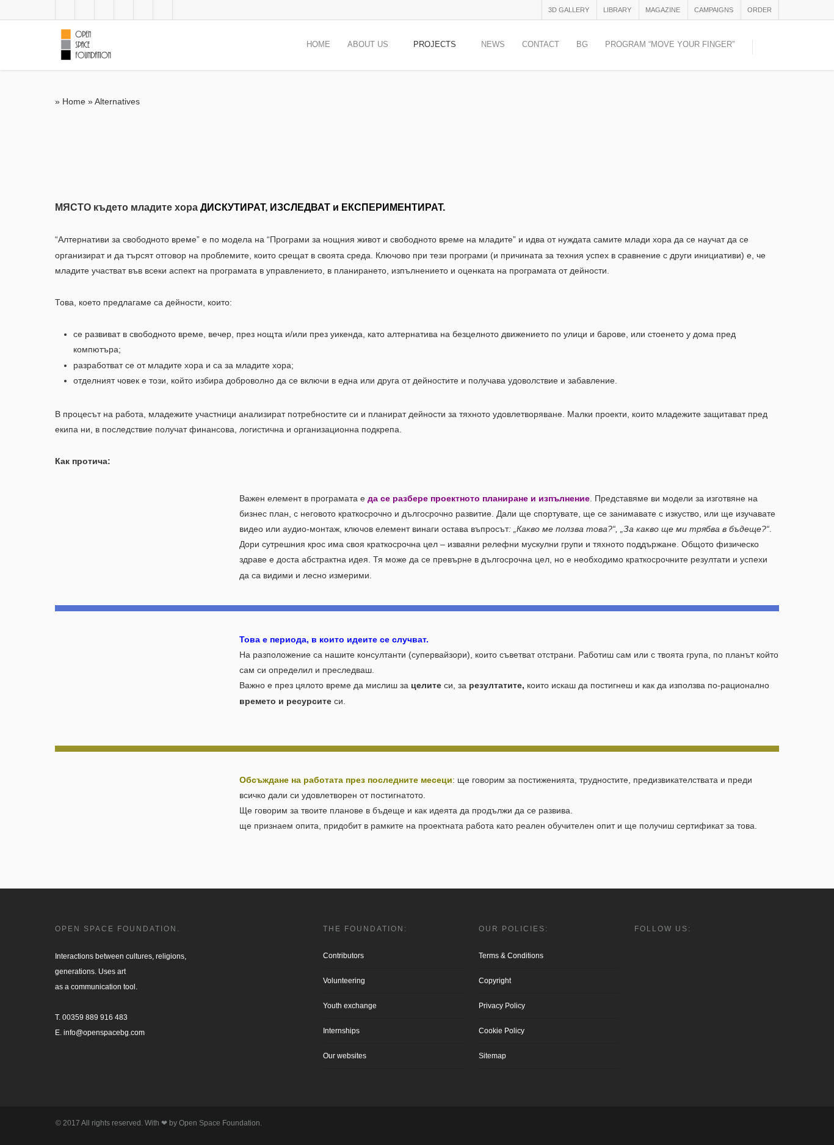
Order (759, 9)
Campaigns (713, 9)
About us (367, 44)
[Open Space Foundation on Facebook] (59, 1065)
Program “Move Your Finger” (669, 44)
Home (318, 44)
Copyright (495, 980)
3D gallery (568, 9)
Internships (341, 1031)
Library (617, 9)
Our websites (344, 1056)
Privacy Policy (502, 1005)
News (493, 44)
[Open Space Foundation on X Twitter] (77, 1065)
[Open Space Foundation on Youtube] (96, 1065)
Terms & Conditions (511, 955)
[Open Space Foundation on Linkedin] (104, 1065)
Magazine (662, 9)
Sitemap (492, 1056)
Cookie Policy (501, 1031)
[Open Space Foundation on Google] (87, 1065)
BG (582, 44)
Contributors (343, 955)
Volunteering (344, 980)
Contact (540, 44)
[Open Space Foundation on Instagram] (68, 1065)
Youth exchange (350, 1005)
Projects (434, 44)
